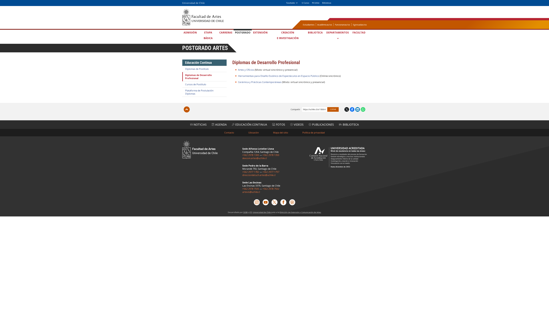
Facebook (352, 109)
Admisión (190, 32)
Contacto (229, 132)
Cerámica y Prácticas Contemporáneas (260, 82)
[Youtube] (266, 202)
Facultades (290, 3)
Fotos (280, 124)
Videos (299, 124)
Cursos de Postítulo (195, 84)
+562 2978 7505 (250, 188)
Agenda (221, 124)
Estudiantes (309, 24)
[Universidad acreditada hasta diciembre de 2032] (338, 157)
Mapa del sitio (280, 132)
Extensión (260, 32)
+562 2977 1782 (250, 172)
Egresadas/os (360, 24)
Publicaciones (323, 124)
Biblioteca (315, 32)
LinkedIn (357, 109)
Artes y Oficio (245, 69)
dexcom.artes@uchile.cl (254, 158)
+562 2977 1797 (270, 172)
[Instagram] (257, 202)
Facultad (358, 32)
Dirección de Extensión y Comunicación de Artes (300, 212)
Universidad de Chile (262, 212)
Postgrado (242, 32)
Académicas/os (324, 24)
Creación (288, 35)
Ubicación (253, 132)
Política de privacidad (313, 132)
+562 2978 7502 (270, 188)
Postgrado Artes (205, 48)
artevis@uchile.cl (251, 192)
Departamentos (337, 32)
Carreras (225, 32)
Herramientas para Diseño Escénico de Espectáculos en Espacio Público (278, 76)
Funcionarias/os (342, 24)
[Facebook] (283, 202)
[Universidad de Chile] (193, 3)
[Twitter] (274, 202)
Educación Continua (251, 124)
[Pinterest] (292, 202)
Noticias (200, 124)
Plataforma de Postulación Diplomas (199, 92)
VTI (250, 212)
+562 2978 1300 (250, 155)
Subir (187, 109)
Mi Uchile (315, 3)
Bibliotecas (326, 3)
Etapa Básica (208, 35)
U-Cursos (305, 3)
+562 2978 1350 (270, 155)
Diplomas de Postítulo (197, 69)
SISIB (245, 212)
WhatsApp (363, 109)
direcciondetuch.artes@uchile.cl (259, 175)
